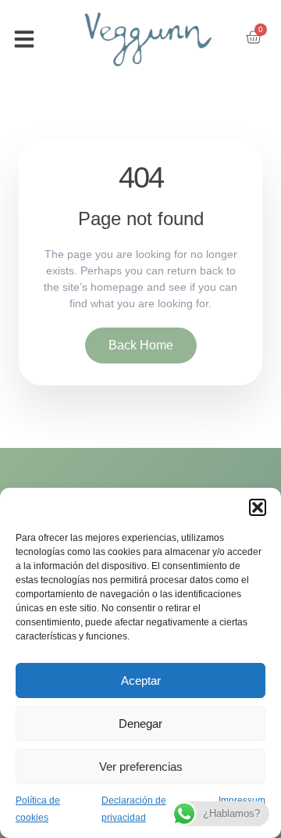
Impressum (242, 800)
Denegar (140, 723)
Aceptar (141, 680)
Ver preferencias (141, 766)
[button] (257, 507)
